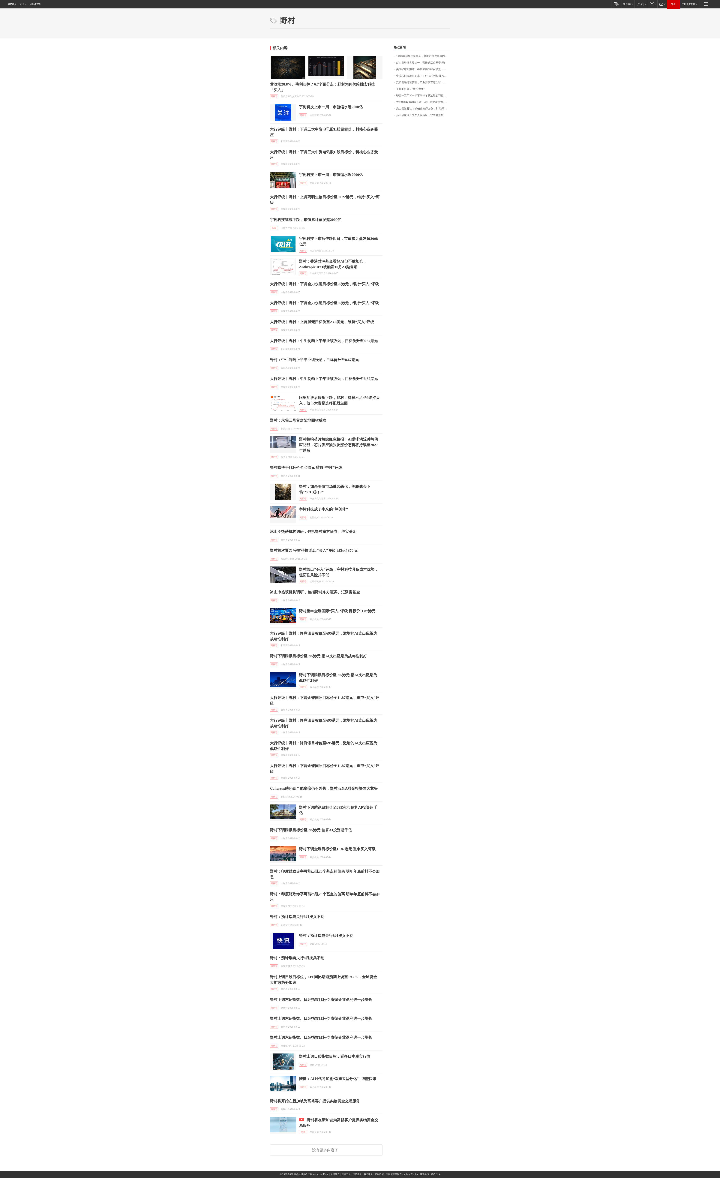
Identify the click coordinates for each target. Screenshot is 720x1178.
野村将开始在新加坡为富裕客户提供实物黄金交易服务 (315, 1101)
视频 (303, 1132)
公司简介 (335, 1174)
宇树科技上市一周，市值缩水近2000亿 (331, 107)
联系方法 (346, 1174)
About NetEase (320, 1174)
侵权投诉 (435, 1174)
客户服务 (368, 1174)
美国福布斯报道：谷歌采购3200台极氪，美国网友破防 (423, 69)
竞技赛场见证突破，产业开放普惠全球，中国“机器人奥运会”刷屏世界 (423, 82)
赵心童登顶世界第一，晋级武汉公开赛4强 (420, 62)
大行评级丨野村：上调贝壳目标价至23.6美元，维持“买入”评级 (322, 322)
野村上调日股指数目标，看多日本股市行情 (334, 1056)
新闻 (274, 228)
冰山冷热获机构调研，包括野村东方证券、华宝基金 (313, 531)
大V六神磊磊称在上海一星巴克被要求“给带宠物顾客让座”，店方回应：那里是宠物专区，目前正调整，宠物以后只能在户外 (423, 102)
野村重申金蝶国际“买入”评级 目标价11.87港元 (337, 611)
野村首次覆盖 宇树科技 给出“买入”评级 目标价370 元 (314, 550)
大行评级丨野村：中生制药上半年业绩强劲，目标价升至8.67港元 (324, 341)
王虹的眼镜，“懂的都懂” (410, 89)
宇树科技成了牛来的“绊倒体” (323, 509)
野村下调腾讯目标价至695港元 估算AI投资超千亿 (311, 830)
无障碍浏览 (34, 4)
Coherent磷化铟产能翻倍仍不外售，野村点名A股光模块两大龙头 (324, 788)
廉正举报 (424, 1174)
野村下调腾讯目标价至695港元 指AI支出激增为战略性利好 (318, 656)
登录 (673, 4)
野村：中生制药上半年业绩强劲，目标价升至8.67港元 (314, 360)
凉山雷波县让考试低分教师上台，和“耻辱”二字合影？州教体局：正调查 (423, 108)
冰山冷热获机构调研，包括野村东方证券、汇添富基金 (315, 592)
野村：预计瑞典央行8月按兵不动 (297, 917)
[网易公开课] (627, 4)
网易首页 (12, 4)
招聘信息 (357, 1174)
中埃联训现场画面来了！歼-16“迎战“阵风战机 (422, 75)
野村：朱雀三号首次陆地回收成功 (298, 420)
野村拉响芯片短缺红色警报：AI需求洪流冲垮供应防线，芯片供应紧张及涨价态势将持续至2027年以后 (338, 444)
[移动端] (616, 4)
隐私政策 (379, 1174)
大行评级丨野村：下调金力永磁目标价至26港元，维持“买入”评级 (324, 284)
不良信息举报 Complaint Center (402, 1174)
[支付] (652, 4)
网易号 (274, 96)
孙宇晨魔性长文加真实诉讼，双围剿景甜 (419, 115)
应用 (22, 4)
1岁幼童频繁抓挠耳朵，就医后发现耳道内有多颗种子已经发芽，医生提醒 (423, 56)
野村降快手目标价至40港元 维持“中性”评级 (306, 467)
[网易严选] (641, 4)
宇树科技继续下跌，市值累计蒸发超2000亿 (305, 220)
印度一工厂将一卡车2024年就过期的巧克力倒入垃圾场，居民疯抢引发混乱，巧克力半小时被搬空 (423, 95)
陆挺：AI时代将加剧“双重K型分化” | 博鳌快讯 (337, 1079)
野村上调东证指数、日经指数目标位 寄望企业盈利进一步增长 (321, 999)
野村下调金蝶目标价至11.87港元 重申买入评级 (337, 849)
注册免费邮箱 (688, 4)
